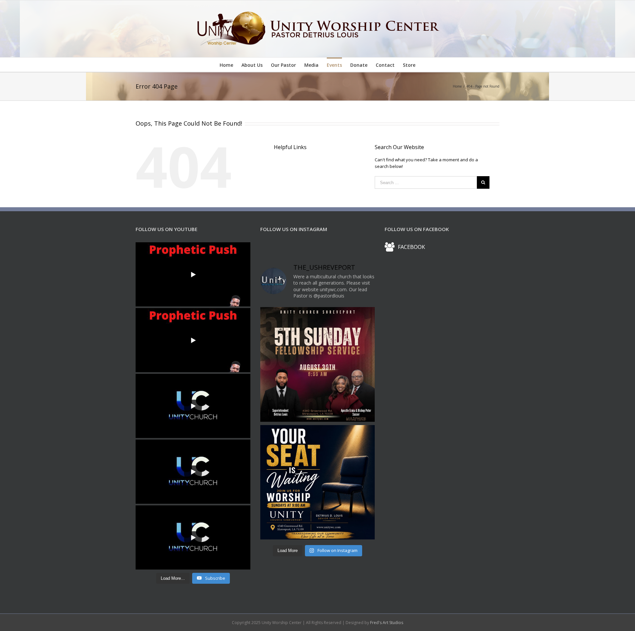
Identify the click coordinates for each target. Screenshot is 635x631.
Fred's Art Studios (386, 622)
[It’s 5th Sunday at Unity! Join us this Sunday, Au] (317, 364)
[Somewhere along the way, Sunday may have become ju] (317, 482)
